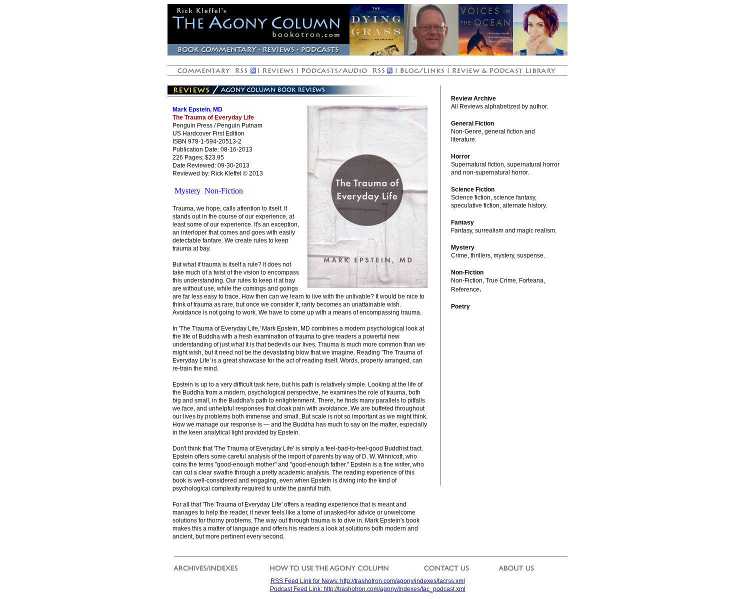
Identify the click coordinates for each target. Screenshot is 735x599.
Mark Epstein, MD (197, 109)
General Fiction (472, 123)
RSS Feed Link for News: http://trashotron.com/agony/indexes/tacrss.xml (367, 581)
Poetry (460, 306)
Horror (460, 156)
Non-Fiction (223, 190)
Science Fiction (472, 189)
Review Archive (473, 98)
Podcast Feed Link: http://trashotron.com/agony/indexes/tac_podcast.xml (368, 589)
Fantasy (462, 222)
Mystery (187, 190)
